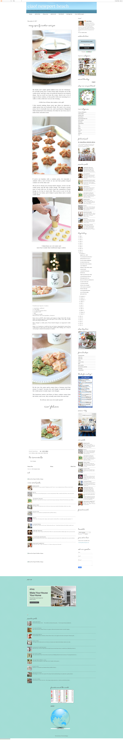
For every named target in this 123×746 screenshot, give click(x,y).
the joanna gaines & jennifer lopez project (39, 647)
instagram (69, 14)
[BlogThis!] (44, 451)
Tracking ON (64, 702)
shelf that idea (82, 272)
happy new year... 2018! (84, 255)
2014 (80, 319)
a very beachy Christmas (37, 524)
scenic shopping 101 (83, 265)
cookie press (36, 107)
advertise (37, 14)
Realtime (58, 728)
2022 (80, 243)
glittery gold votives (83, 294)
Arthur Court (80, 357)
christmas (33, 453)
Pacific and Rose (81, 120)
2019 (80, 248)
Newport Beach (80, 116)
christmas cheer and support (84, 285)
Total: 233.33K (60, 702)
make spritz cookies (49, 89)
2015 (80, 318)
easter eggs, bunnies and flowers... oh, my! (39, 659)
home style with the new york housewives (87, 279)
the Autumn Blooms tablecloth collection (86, 142)
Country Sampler (81, 113)
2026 (80, 236)
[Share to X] (45, 451)
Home (51, 466)
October (81, 298)
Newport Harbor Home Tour (82, 118)
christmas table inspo (83, 288)
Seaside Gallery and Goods (82, 366)
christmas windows (36, 505)
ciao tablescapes (79, 14)
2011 (80, 325)
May (81, 306)
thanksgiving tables (36, 485)
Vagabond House (81, 123)
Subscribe (86, 47)
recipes (41, 453)
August (81, 301)
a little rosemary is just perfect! (85, 286)
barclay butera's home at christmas (86, 263)
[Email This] (42, 451)
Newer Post (30, 466)
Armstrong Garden (81, 355)
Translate (86, 534)
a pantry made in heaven (36, 621)
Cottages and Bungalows (82, 112)
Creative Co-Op (80, 362)
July (81, 303)
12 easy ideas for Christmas (36, 628)
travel (79, 134)
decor (79, 125)
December (82, 253)
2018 (80, 250)
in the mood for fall (86, 173)
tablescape (80, 133)
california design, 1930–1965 (88, 224)
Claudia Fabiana (89, 21)
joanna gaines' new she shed (37, 672)
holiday (79, 128)
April (81, 308)
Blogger (66, 735)
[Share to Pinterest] (47, 451)
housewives (80, 130)
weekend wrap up (83, 269)
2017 (80, 252)
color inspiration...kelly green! (38, 498)
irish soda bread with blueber (87, 383)
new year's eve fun (36, 511)
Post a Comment (33, 461)
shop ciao (45, 14)
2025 (80, 237)
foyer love (34, 492)
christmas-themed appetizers (37, 634)
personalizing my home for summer (89, 180)
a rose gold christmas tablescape (85, 276)
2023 (80, 241)
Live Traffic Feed (85, 377)
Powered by (84, 51)
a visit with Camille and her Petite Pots (39, 536)
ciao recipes (81, 395)
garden (79, 126)
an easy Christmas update (84, 292)
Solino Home (80, 121)
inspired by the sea (86, 186)
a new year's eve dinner (36, 679)
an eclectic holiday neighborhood (85, 260)
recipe (39, 453)
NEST (79, 363)
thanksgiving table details (85, 392)
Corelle (79, 360)
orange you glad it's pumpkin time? (38, 543)
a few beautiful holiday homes (85, 290)
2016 (80, 316)
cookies (36, 453)
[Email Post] (40, 451)
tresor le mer (85, 218)
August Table (80, 358)
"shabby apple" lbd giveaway (37, 530)
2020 (80, 246)
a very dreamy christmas (84, 283)
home (30, 14)
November (82, 296)
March (81, 310)
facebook (61, 14)
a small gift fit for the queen (84, 271)
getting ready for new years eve (85, 258)
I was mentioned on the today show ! (86, 256)
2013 (80, 321)
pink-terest (34, 517)
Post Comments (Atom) (36, 469)
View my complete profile (82, 32)
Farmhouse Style (81, 115)
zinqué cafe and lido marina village (86, 274)
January (81, 313)
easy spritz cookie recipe (84, 281)
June (81, 305)
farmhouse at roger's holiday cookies (86, 267)
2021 (80, 245)
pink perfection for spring (87, 212)
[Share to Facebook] (46, 451)
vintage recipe (45, 453)
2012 (80, 323)
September (82, 299)
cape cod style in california (36, 653)
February (82, 312)
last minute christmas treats (84, 262)
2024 (80, 239)
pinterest (53, 14)
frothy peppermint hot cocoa (84, 278)
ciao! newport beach (48, 6)
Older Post (73, 466)
